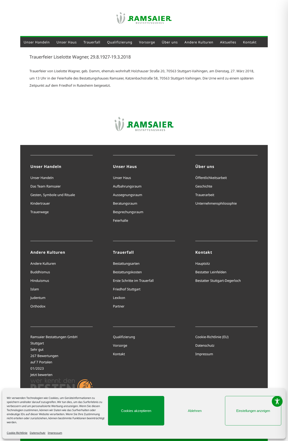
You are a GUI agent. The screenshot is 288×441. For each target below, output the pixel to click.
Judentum (37, 297)
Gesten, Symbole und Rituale (52, 194)
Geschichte (203, 186)
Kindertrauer (40, 203)
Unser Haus (122, 177)
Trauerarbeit (204, 194)
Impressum (55, 433)
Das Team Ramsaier (45, 186)
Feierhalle (120, 220)
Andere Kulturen (43, 263)
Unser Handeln (42, 177)
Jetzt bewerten (41, 374)
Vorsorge (120, 345)
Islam (34, 289)
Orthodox (37, 306)
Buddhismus (40, 272)
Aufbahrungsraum (127, 186)
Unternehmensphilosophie (216, 203)
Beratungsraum (125, 203)
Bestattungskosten (127, 272)
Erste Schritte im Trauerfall (133, 280)
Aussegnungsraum (127, 194)
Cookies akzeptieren (136, 411)
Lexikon (119, 297)
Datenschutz (37, 433)
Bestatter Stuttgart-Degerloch (218, 280)
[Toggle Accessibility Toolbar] (277, 401)
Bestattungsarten (126, 263)
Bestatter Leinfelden (210, 272)
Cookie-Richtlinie (17, 433)
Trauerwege (39, 212)
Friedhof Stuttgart (126, 289)
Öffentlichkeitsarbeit (211, 177)
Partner (118, 306)
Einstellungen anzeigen (253, 411)
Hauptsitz (202, 263)
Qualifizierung (124, 337)
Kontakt (119, 354)
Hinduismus (39, 280)
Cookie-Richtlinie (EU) (212, 337)
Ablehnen (195, 411)
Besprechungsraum (128, 212)
